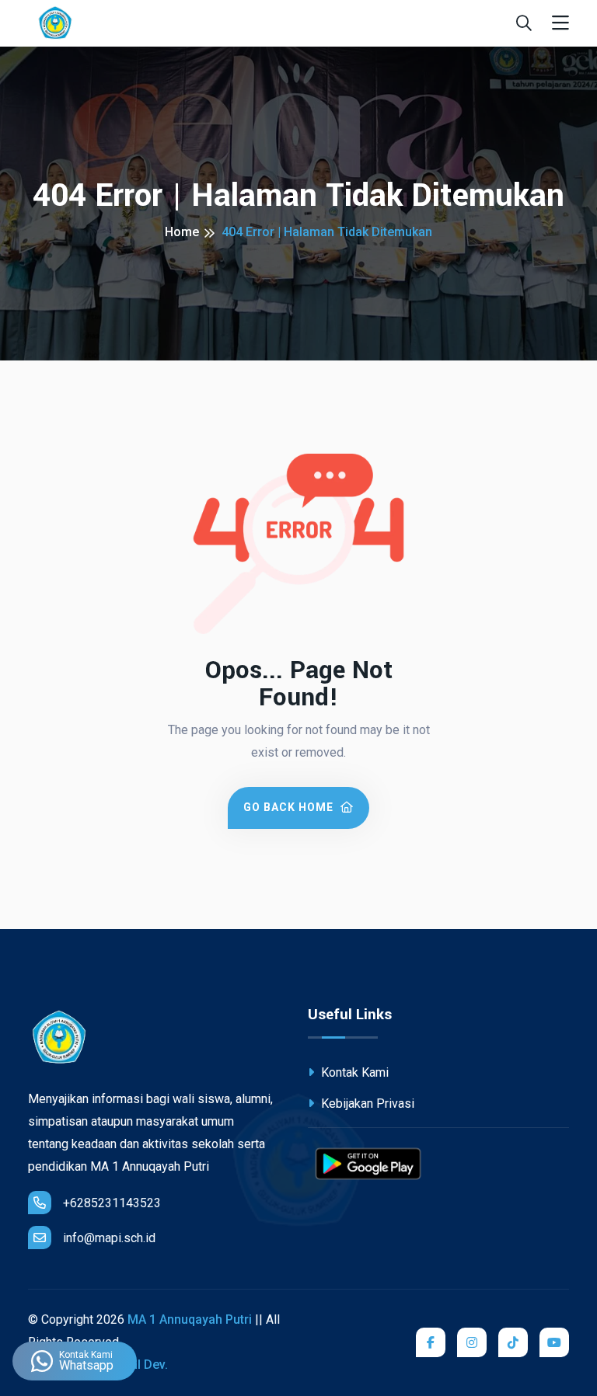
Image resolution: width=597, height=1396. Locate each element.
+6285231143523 (112, 1203)
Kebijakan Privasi (366, 1103)
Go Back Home (290, 807)
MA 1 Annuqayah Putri (189, 1319)
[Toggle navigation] (560, 23)
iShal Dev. (140, 1364)
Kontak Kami (353, 1072)
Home (182, 232)
